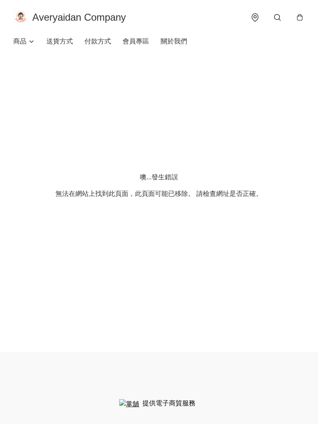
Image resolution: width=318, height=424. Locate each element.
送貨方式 (59, 41)
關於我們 (174, 41)
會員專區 (136, 41)
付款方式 (97, 41)
